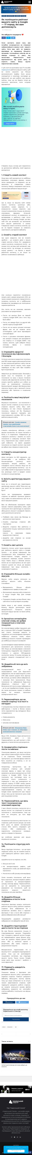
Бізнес (4, 15)
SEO (16, 1027)
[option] (16, 1056)
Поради (23, 15)
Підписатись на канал (16, 1151)
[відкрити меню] (29, 2)
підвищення (6, 70)
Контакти (16, 1145)
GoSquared (9, 1027)
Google (4, 1027)
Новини (17, 15)
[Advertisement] (16, 144)
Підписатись (9, 1002)
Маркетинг (10, 15)
